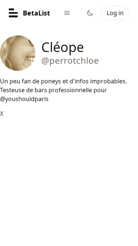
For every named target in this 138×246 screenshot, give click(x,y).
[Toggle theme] (90, 13)
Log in (115, 13)
